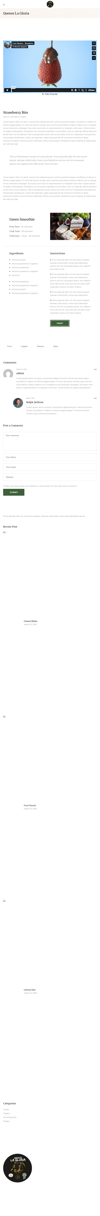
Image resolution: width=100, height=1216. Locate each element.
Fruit (9, 346)
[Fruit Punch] (12, 806)
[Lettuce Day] (12, 991)
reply (95, 369)
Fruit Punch (30, 805)
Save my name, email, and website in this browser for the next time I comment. (41, 486)
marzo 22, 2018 (30, 624)
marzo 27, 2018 (8, 117)
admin (16, 117)
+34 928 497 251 (46, 1194)
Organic (23, 117)
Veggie (6, 1121)
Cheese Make (30, 621)
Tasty (55, 346)
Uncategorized (9, 1117)
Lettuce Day (30, 989)
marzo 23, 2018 (30, 808)
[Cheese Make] (12, 622)
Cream (6, 1109)
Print (60, 323)
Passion (40, 346)
